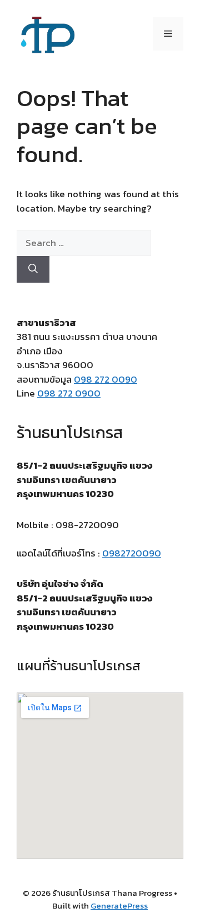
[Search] (33, 269)
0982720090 (131, 553)
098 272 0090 (105, 379)
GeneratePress (119, 905)
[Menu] (168, 34)
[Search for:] (84, 242)
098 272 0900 (69, 393)
